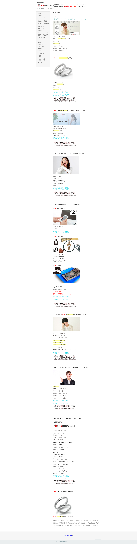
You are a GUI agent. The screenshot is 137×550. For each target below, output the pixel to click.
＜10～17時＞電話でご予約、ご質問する (61, 92)
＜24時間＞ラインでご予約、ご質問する (61, 95)
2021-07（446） (42, 60)
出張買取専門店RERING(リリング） (65, 541)
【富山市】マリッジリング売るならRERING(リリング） (70, 19)
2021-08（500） (42, 59)
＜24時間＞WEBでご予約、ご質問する (61, 94)
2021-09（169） (42, 58)
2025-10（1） (41, 56)
